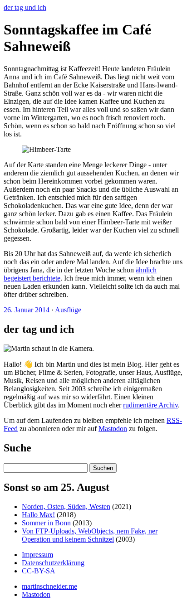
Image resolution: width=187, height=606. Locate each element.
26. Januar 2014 (26, 310)
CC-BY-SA (38, 571)
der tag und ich (25, 7)
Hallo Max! (38, 515)
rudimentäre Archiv (150, 405)
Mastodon (112, 428)
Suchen (103, 468)
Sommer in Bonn (46, 523)
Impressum (37, 554)
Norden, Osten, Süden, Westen (66, 506)
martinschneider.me (49, 586)
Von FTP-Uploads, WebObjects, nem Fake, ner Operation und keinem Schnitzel (89, 535)
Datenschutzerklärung (53, 563)
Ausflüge (68, 310)
